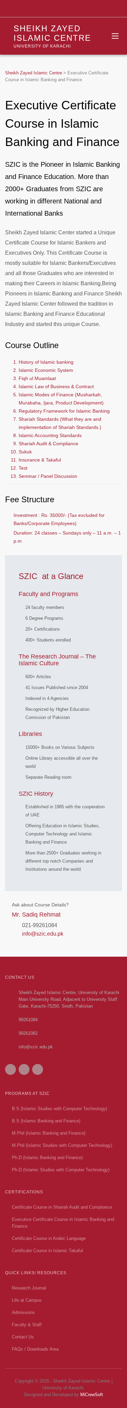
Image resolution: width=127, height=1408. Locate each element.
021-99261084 (39, 925)
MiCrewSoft (91, 1394)
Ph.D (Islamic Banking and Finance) (47, 1157)
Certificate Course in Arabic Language (49, 1238)
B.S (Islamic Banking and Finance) (46, 1120)
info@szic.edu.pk (42, 934)
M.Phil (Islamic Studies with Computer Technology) (62, 1145)
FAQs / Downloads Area (35, 1349)
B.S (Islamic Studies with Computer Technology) (59, 1108)
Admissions (23, 1312)
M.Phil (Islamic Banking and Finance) (48, 1133)
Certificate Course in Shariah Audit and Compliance (62, 1207)
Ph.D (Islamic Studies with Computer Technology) (60, 1169)
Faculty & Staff (27, 1324)
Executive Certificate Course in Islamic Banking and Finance (63, 1223)
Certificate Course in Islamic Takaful (47, 1250)
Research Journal (29, 1287)
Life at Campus (27, 1300)
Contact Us (23, 1336)
